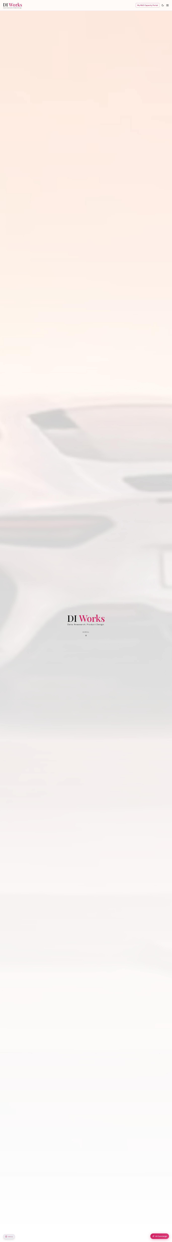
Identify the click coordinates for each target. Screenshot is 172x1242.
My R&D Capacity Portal (147, 5)
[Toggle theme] (162, 5)
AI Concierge (161, 1236)
